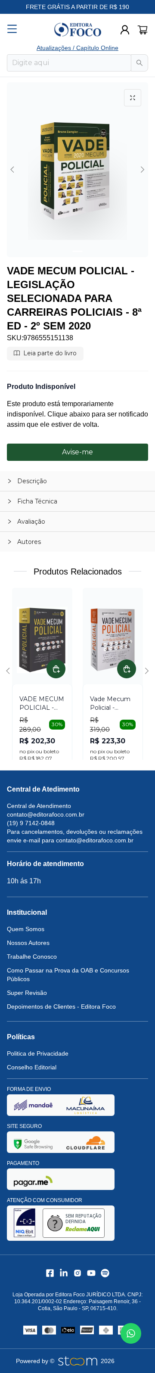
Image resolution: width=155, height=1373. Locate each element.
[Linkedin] (63, 1273)
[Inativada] (33, 1105)
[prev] (13, 169)
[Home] (77, 30)
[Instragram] (77, 1273)
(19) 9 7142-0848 (31, 823)
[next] (141, 169)
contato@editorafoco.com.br (45, 814)
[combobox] (69, 62)
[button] (77, 481)
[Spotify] (105, 1273)
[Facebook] (50, 1273)
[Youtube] (91, 1273)
